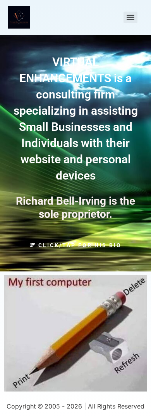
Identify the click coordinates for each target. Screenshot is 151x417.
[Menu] (130, 17)
